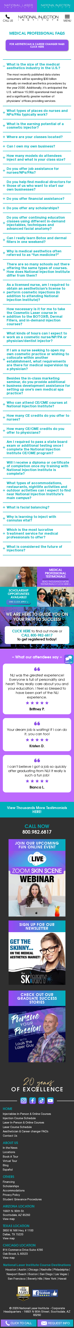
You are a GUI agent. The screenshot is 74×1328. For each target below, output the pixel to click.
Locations (9, 1152)
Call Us (8, 20)
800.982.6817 (37, 831)
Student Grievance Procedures (22, 1199)
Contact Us (10, 1135)
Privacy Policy (11, 1194)
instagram (23, 1100)
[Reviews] (55, 577)
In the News (10, 1147)
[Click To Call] (19, 1323)
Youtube (50, 1100)
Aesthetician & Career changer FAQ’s (25, 1131)
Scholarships (11, 1186)
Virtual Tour (10, 1160)
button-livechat (68, 659)
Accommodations (14, 1190)
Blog (6, 1165)
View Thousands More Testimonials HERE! (37, 809)
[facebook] (45, 1294)
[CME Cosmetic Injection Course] (55, 6)
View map (9, 1218)
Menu (67, 20)
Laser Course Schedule (17, 1127)
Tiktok (41, 1100)
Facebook (32, 1100)
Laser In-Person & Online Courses (23, 1122)
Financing (9, 1181)
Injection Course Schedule (19, 1118)
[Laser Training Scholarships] (18, 602)
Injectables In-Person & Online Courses (27, 1113)
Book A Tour (10, 1156)
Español (8, 1169)
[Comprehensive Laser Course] (18, 6)
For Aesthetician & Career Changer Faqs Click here (37, 45)
